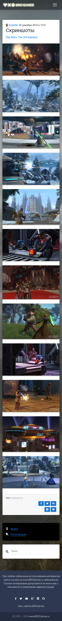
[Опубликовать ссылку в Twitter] (47, 503)
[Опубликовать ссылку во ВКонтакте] (53, 503)
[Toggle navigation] (54, 5)
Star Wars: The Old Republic (22, 37)
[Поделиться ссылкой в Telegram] (47, 509)
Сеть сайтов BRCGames (31, 606)
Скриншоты (17, 498)
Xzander (13, 25)
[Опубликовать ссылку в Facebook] (41, 503)
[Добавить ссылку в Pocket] (53, 509)
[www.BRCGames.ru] (19, 4)
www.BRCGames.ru (33, 580)
